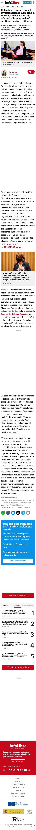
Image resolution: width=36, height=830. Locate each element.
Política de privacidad (18, 793)
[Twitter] (14, 770)
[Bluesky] (10, 770)
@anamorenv (14, 74)
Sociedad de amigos (18, 787)
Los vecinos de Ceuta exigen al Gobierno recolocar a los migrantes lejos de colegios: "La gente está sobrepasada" (14, 656)
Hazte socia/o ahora (18, 561)
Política (3, 500)
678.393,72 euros (19, 219)
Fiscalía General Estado (10, 502)
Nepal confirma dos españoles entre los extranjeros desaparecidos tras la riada (15, 633)
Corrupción (30, 500)
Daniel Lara (5, 626)
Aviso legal (18, 790)
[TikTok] (29, 770)
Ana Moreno (13, 72)
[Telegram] (18, 770)
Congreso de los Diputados (16, 500)
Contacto (18, 778)
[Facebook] (7, 770)
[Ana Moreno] (4, 73)
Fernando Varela (7, 616)
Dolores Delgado (6, 507)
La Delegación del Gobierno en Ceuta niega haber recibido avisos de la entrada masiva (15, 644)
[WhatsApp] (4, 770)
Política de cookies (18, 796)
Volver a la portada (18, 667)
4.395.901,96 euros (12, 247)
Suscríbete (27, 2)
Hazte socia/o (18, 761)
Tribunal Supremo (17, 505)
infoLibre (4, 637)
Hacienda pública (25, 502)
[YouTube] (25, 770)
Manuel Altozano (7, 659)
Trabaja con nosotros (18, 784)
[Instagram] (21, 770)
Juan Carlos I (5, 505)
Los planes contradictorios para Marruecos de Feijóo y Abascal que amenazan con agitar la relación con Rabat (15, 613)
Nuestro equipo (18, 781)
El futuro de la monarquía (22, 507)
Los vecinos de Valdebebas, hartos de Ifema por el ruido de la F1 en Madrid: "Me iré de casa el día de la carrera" (15, 622)
